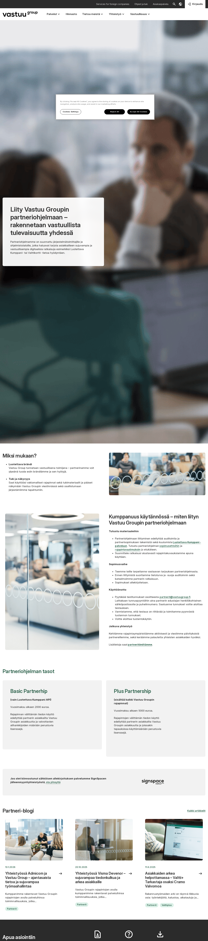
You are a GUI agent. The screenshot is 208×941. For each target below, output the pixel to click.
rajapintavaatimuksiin (127, 549)
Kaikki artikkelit (196, 810)
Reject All (114, 112)
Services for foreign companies (112, 4)
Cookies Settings (71, 112)
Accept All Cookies (138, 112)
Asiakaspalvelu (160, 4)
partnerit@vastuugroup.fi (175, 596)
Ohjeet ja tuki (141, 4)
